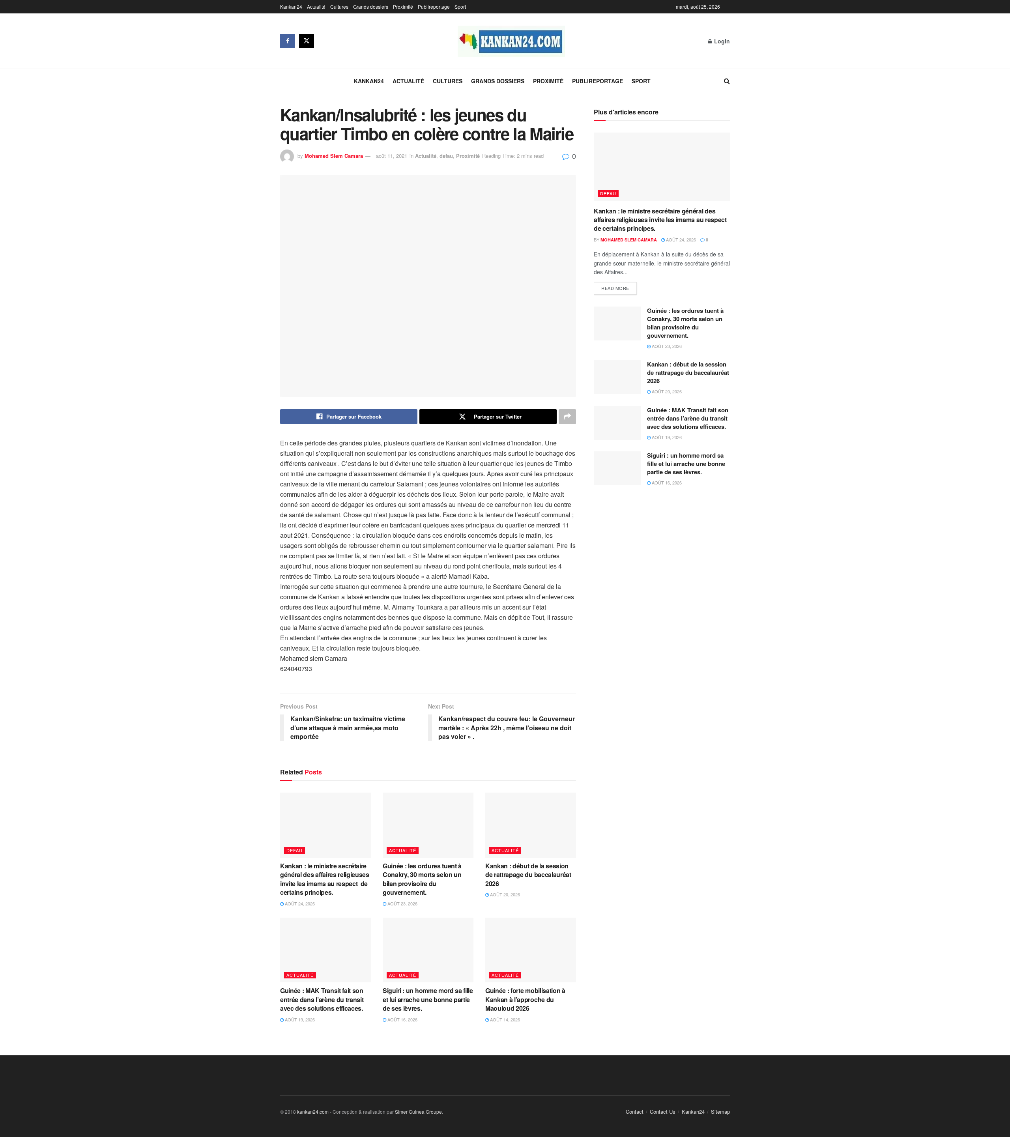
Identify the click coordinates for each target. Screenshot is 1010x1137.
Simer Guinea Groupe (418, 1111)
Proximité (403, 6)
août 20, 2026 (504, 894)
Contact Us (662, 1111)
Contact (634, 1111)
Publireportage (434, 6)
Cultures (339, 6)
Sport (460, 6)
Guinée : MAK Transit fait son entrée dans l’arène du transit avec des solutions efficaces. (323, 999)
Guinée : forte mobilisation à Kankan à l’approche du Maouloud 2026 (525, 999)
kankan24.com (313, 1111)
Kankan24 (291, 6)
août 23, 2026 (401, 903)
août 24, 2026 (299, 903)
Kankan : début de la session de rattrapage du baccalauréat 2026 (528, 874)
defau (446, 155)
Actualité (316, 6)
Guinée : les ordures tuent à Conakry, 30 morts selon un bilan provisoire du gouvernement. (422, 879)
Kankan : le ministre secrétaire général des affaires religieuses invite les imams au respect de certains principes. (324, 879)
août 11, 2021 (391, 155)
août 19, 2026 (299, 1019)
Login (721, 41)
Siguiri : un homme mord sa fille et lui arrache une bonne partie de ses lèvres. (428, 999)
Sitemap (720, 1111)
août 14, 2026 (504, 1019)
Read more (615, 288)
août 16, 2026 (401, 1019)
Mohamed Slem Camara (334, 155)
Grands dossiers (370, 6)
